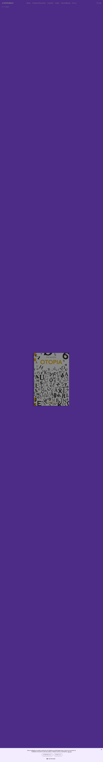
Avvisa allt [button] (58, 754)
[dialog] (51, 381)
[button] (51, 758)
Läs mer (70, 751)
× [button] (101, 749)
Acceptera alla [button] (47, 754)
